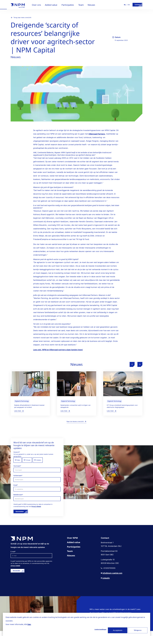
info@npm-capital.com (112, 573)
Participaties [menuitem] (73, 546)
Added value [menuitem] (73, 542)
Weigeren (137, 630)
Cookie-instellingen (100, 629)
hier (29, 624)
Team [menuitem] (70, 551)
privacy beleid (15, 566)
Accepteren (117, 630)
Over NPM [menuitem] (72, 537)
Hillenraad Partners (97, 134)
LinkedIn (106, 578)
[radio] (17, 460)
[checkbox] (37, 460)
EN (129, 5)
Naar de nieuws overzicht (75, 421)
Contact (137, 5)
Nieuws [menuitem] (71, 555)
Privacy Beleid (36, 506)
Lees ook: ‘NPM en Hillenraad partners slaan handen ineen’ (58, 350)
